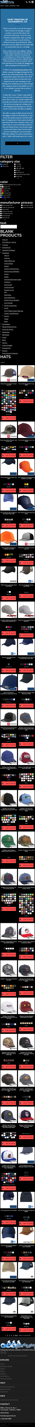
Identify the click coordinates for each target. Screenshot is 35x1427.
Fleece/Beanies (9, 261)
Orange (6, 193)
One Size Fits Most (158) (23, 174)
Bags (4, 340)
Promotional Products (10, 353)
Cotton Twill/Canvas (11, 313)
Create (6, 5)
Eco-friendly (8, 303)
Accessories (6, 348)
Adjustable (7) (20, 172)
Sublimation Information (9, 1400)
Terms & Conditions (7, 1387)
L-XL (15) (18, 166)
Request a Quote (6, 1366)
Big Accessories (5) (7, 205)
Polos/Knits (6, 247)
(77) (7, 187)
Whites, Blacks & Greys (10, 185)
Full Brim (7, 282)
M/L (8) (18, 170)
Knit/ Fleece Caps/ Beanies (13, 311)
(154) (7, 197)
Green (5, 195)
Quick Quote (4, 1376)
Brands (4, 351)
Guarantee (4, 1391)
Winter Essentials (10, 306)
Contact (3, 1373)
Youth (6, 308)
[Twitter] (5, 1352)
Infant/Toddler (7, 345)
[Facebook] (1, 1352)
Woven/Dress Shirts (9, 327)
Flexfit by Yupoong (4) (8, 207)
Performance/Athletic (11, 271)
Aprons (4, 343)
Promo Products (6, 1378)
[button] (30, 2)
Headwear (12, 5)
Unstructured (9, 287)
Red (5, 191)
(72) (6, 191)
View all (5, 240)
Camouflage (8, 263)
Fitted (6, 319)
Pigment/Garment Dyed (12, 279)
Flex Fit (6, 255)
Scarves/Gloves (9, 298)
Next (16, 1335)
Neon (6, 321)
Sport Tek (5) (5, 218)
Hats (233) (5, 166)
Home (2, 5)
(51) (7, 193)
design (27, 63)
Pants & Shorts (7, 329)
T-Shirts (5, 245)
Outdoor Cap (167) (7, 211)
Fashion (7, 258)
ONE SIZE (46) (20, 168)
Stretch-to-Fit (9, 290)
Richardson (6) (6, 215)
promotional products (20, 70)
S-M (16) (18, 164)
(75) (7, 189)
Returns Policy (5, 1389)
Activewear (6, 324)
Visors (6, 274)
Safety (6, 277)
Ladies (6, 266)
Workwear (7, 295)
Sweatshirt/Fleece (8, 250)
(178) (12, 185)
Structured (8, 285)
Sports (6, 316)
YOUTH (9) (19, 176)
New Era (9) (5, 209)
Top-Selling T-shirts (9, 242)
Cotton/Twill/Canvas (11, 269)
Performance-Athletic (11, 300)
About (2, 1371)
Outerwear (6, 332)
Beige (5, 187)
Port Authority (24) (7, 213)
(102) (7, 195)
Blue (5, 197)
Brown (6, 189)
